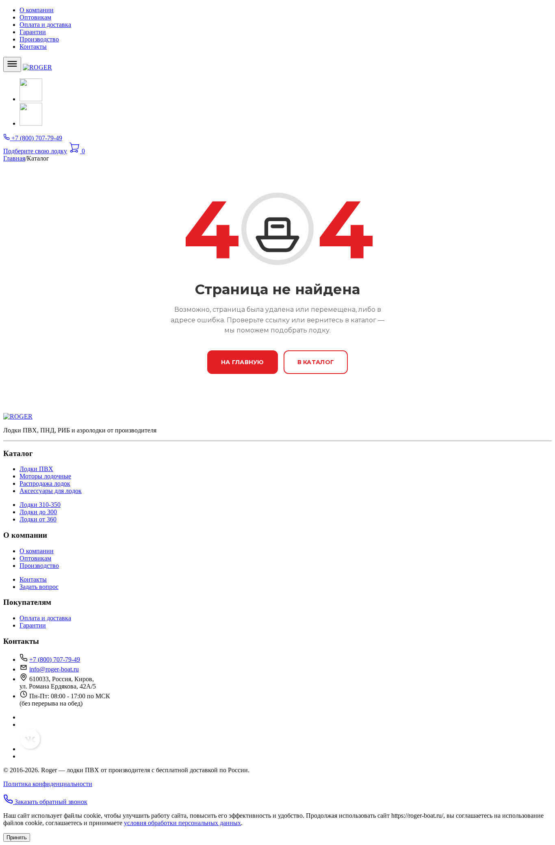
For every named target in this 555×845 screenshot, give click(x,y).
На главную (242, 362)
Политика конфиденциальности (47, 783)
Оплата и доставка (45, 24)
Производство (39, 39)
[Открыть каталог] (12, 64)
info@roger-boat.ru (54, 669)
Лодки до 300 (38, 511)
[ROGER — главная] (37, 67)
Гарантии (33, 31)
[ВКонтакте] (31, 99)
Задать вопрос (39, 586)
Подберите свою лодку (35, 151)
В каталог (315, 362)
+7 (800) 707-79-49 (54, 659)
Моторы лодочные (45, 476)
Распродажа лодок (45, 483)
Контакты (33, 46)
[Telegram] (31, 123)
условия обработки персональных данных (182, 822)
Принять (17, 837)
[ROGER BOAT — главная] (18, 416)
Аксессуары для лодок (51, 490)
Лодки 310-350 (40, 504)
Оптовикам (35, 17)
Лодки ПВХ (36, 468)
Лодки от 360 (38, 519)
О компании (37, 10)
